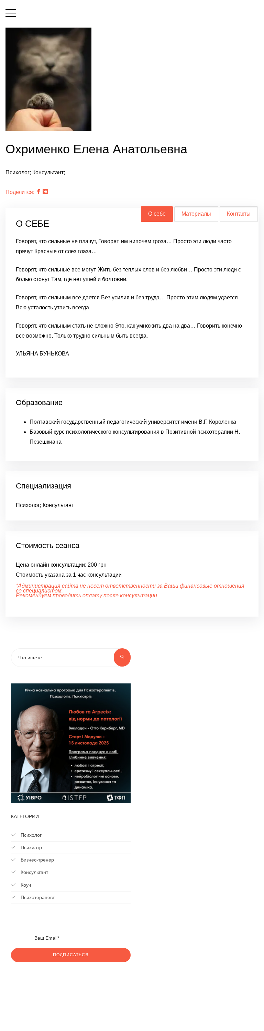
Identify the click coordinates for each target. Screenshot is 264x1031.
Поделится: (20, 192)
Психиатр (30, 847)
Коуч (25, 885)
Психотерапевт (37, 897)
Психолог (30, 835)
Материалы (196, 214)
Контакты (239, 214)
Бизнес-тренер (36, 860)
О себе (157, 214)
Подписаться (71, 954)
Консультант (33, 872)
